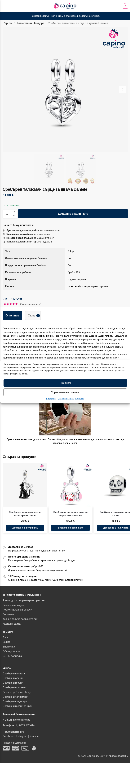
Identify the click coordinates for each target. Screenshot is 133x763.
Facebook (8, 736)
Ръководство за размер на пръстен (24, 600)
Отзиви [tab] (33, 315)
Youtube (34, 736)
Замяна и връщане (14, 605)
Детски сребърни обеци (17, 692)
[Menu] (8, 6)
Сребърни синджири (15, 701)
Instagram (21, 736)
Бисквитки (51, 399)
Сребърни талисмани (15, 696)
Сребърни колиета (14, 673)
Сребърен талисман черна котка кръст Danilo (25, 514)
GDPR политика (66, 399)
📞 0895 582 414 (24, 725)
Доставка (8, 614)
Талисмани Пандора (30, 23)
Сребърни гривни (13, 682)
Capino (7, 23)
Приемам (65, 382)
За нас (6, 642)
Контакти (79, 399)
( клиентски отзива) (30, 304)
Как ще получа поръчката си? (20, 619)
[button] (125, 6)
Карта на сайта (11, 623)
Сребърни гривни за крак (17, 706)
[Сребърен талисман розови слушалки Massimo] (70, 485)
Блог (5, 637)
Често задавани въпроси (17, 609)
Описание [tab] (12, 315)
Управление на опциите (65, 392)
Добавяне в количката (73, 213)
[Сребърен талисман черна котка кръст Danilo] (25, 485)
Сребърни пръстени (14, 687)
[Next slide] (122, 89)
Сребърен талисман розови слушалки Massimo (70, 514)
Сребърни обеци (13, 678)
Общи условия (11, 651)
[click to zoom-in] (65, 89)
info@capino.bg (21, 719)
